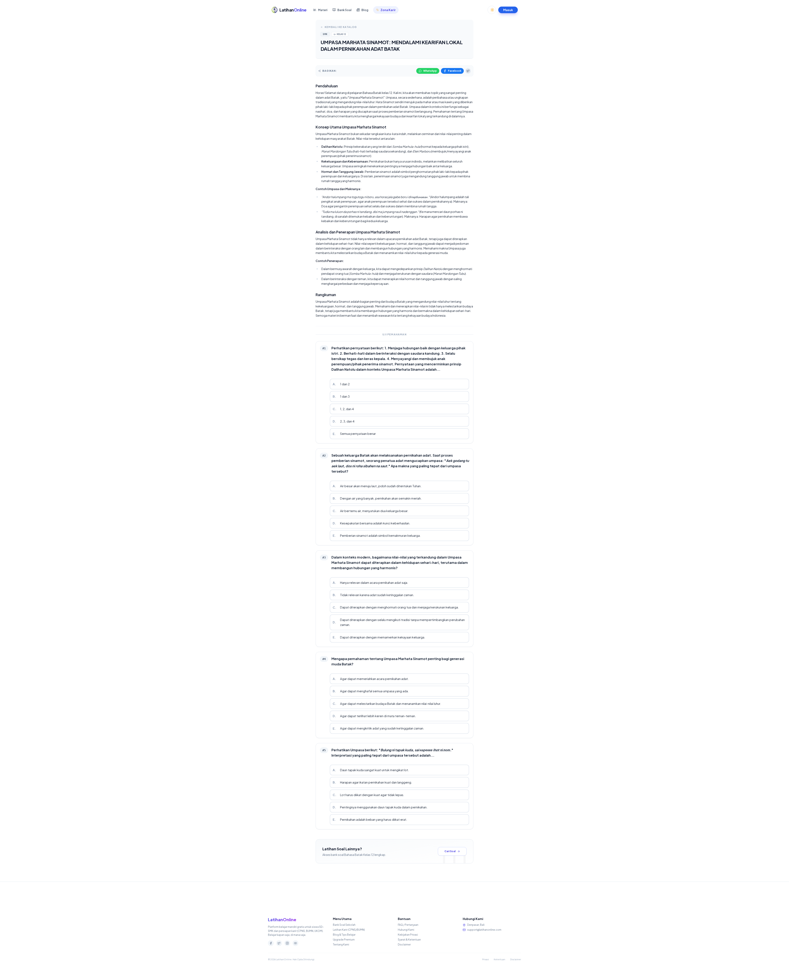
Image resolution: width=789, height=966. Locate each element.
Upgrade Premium (344, 939)
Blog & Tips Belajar (344, 934)
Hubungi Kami (406, 929)
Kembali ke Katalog (341, 27)
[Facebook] (271, 943)
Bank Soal (344, 10)
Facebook (454, 70)
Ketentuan (499, 959)
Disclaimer (404, 944)
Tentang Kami (341, 944)
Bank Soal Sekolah (344, 924)
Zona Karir (388, 10)
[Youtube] (295, 943)
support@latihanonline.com (484, 929)
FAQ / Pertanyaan (408, 924)
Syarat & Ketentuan (409, 939)
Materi (323, 10)
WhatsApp (430, 70)
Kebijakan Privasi (408, 934)
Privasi (485, 959)
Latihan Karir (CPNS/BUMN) (349, 929)
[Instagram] (287, 943)
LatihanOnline (282, 919)
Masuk (508, 10)
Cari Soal (450, 851)
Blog (364, 10)
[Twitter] (279, 943)
